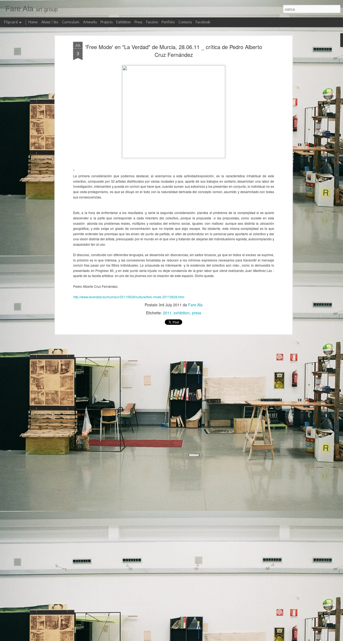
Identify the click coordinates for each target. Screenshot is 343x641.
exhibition (182, 312)
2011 (167, 312)
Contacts (185, 22)
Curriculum (70, 22)
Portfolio (168, 22)
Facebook (203, 22)
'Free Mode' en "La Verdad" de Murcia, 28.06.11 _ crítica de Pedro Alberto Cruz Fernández (173, 50)
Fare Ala (195, 304)
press (196, 312)
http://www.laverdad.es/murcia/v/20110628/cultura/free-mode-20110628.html (128, 296)
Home (33, 22)
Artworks (90, 22)
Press (138, 22)
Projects (106, 22)
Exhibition (123, 22)
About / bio (49, 22)
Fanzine (152, 22)
